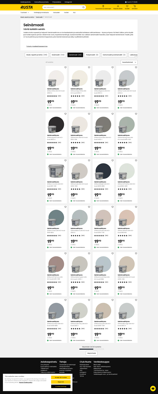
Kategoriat (68, 2)
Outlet (66, 12)
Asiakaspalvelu (25, 2)
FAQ (81, 370)
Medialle (62, 372)
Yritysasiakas (56, 2)
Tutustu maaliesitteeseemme (36, 46)
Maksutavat (97, 368)
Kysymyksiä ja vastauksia (49, 366)
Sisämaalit (39, 17)
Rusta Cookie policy (25, 382)
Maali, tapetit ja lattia (27, 17)
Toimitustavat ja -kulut (101, 370)
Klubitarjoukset (84, 365)
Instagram (83, 372)
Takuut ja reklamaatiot (48, 372)
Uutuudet (56, 12)
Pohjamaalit (92, 55)
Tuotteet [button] (23, 12)
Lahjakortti (44, 370)
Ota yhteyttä (45, 365)
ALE (74, 12)
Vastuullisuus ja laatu (41, 2)
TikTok (82, 376)
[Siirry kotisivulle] (26, 7)
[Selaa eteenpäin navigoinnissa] (136, 56)
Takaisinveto (45, 368)
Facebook (83, 374)
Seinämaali (75, 55)
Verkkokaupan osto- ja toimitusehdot (105, 374)
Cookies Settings (60, 386)
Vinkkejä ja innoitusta (41, 12)
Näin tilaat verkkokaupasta (102, 366)
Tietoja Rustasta (64, 366)
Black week (97, 365)
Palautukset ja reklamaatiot (102, 372)
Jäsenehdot (83, 368)
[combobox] (62, 7)
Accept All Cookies (61, 377)
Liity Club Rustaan (85, 366)
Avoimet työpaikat (65, 370)
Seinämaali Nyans (55, 91)
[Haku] (84, 7)
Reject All (61, 382)
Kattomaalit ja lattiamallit (114, 55)
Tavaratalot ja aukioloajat (67, 365)
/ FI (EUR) (132, 2)
